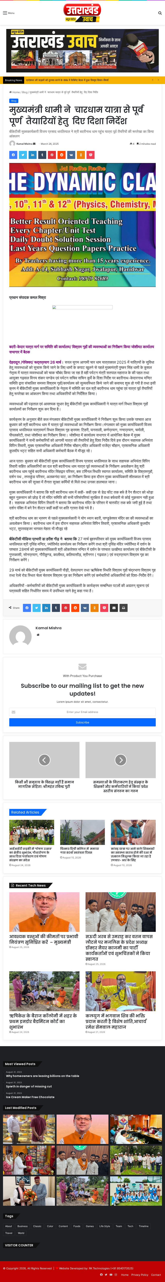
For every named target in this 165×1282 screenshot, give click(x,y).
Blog (25, 92)
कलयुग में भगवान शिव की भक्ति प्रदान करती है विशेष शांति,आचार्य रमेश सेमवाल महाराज (116, 1021)
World (21, 1233)
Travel (8, 1233)
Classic (37, 1226)
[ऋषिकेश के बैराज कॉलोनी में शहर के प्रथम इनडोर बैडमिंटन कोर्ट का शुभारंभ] (44, 991)
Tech (130, 1226)
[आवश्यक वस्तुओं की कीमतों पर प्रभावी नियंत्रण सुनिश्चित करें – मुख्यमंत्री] (44, 912)
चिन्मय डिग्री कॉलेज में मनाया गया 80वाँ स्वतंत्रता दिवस (79, 851)
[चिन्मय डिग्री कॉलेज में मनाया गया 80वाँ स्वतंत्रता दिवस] (82, 832)
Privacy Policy (139, 1274)
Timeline (143, 1226)
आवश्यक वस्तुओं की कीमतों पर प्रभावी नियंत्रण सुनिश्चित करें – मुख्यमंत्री (43, 939)
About (8, 1226)
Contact (156, 1274)
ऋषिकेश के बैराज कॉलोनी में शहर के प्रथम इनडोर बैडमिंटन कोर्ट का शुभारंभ (43, 1021)
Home (16, 92)
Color (50, 1226)
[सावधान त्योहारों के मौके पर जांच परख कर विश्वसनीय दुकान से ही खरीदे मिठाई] (29, 1129)
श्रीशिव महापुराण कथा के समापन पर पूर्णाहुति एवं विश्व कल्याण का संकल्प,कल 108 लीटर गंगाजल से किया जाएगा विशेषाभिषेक (84, 80)
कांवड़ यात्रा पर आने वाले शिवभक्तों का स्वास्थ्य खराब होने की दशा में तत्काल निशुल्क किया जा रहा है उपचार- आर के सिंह (132, 854)
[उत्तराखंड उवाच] (82, 12)
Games (90, 1226)
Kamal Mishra (24, 143)
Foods (76, 1226)
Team (119, 1226)
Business (23, 1226)
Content (63, 1226)
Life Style (104, 1226)
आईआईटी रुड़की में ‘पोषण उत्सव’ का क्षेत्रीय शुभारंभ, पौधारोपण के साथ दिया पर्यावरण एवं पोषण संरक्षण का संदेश (30, 854)
